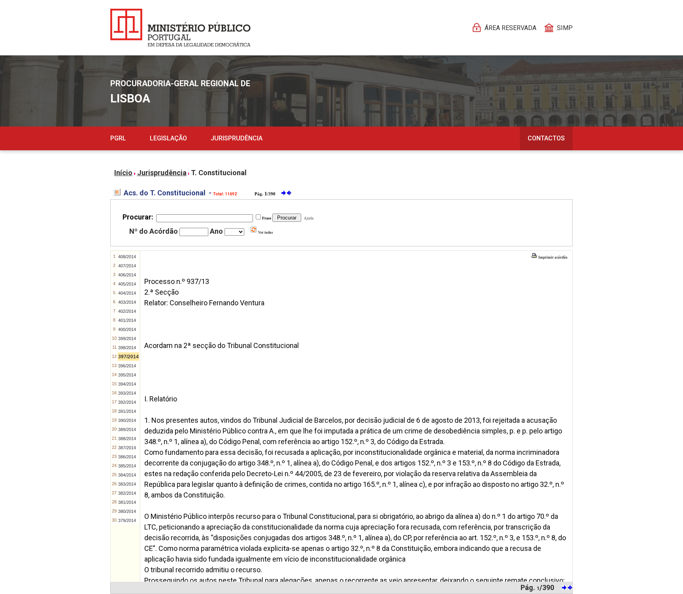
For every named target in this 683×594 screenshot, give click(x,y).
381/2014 (127, 502)
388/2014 (127, 438)
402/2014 (127, 311)
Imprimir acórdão (553, 257)
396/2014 (127, 365)
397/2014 (128, 356)
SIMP (565, 28)
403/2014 (127, 302)
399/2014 (127, 338)
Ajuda (307, 218)
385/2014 (127, 465)
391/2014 (127, 411)
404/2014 (127, 293)
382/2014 (127, 493)
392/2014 (127, 402)
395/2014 (127, 375)
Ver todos (265, 233)
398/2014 (127, 347)
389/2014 (127, 429)
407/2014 (127, 265)
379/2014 (127, 520)
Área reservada (510, 28)
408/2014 (127, 256)
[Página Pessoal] (180, 28)
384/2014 (127, 475)
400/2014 (127, 329)
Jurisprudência (236, 138)
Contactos (546, 138)
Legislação (168, 138)
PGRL (118, 138)
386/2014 (127, 456)
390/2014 (127, 420)
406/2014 (127, 274)
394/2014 (127, 384)
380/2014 (127, 511)
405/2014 (127, 284)
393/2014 (127, 393)
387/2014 (127, 447)
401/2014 (127, 320)
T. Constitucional (219, 172)
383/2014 (127, 484)
